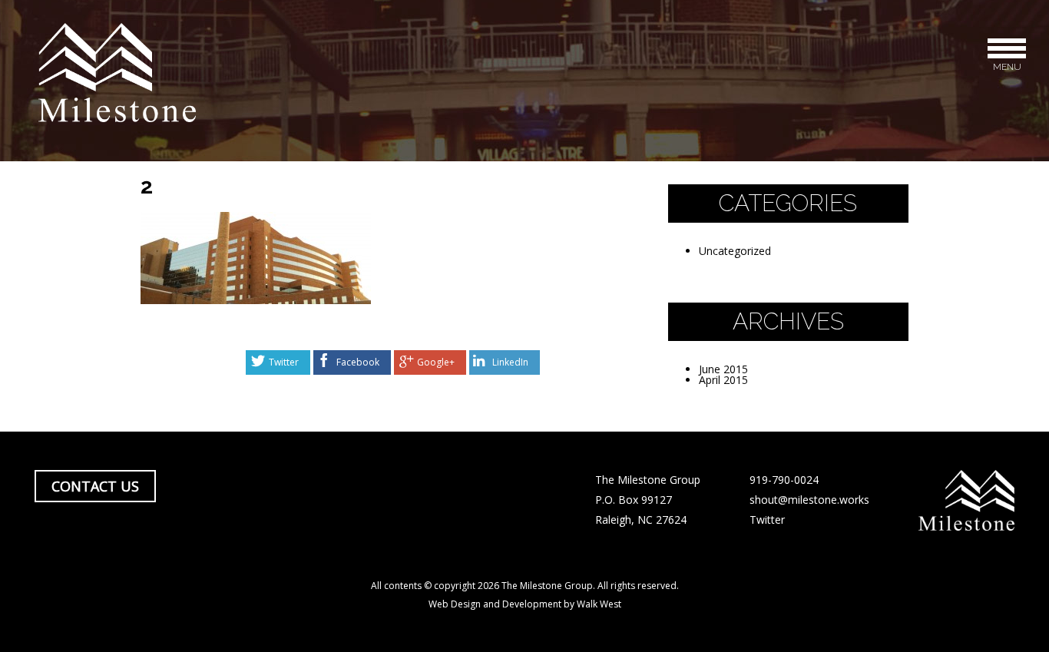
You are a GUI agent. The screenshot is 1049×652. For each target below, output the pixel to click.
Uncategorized (735, 250)
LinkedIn (510, 362)
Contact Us (95, 486)
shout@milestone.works (809, 499)
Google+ (436, 362)
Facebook (357, 362)
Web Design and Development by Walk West (525, 604)
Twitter (284, 362)
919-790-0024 (784, 479)
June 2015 (723, 369)
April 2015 (723, 379)
